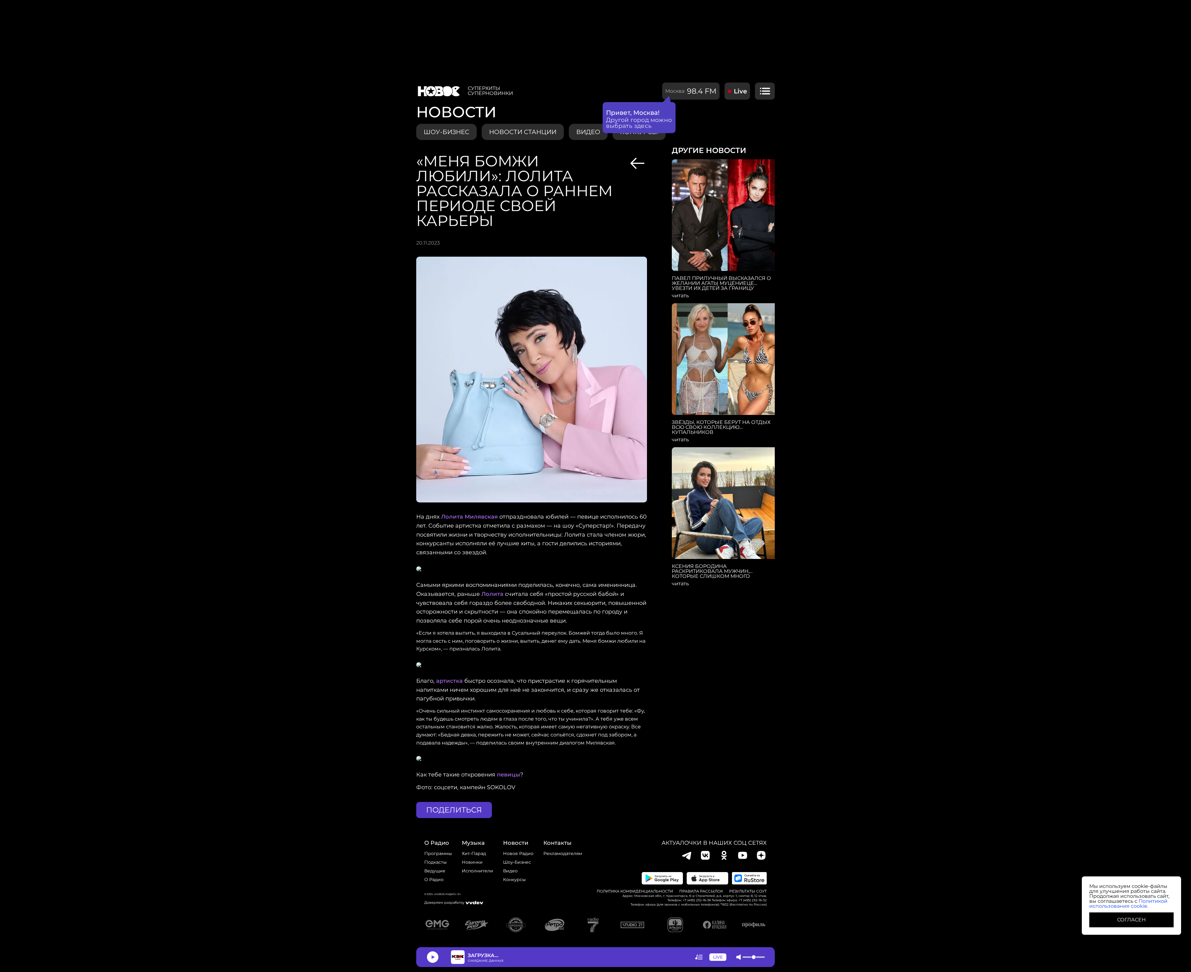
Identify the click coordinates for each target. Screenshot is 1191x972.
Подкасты (435, 862)
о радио (436, 842)
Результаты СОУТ (748, 891)
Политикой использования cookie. (1128, 903)
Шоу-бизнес (446, 132)
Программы (438, 853)
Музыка (473, 842)
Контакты (557, 842)
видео (588, 132)
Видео (510, 871)
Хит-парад (474, 853)
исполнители (477, 871)
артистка (449, 680)
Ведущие (434, 871)
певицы (508, 774)
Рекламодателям (562, 853)
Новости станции (522, 132)
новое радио (518, 853)
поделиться (454, 809)
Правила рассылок (701, 891)
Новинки (472, 862)
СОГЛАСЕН (1131, 920)
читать (680, 295)
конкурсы (514, 879)
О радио (434, 879)
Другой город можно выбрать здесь (639, 123)
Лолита (492, 594)
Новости (515, 842)
